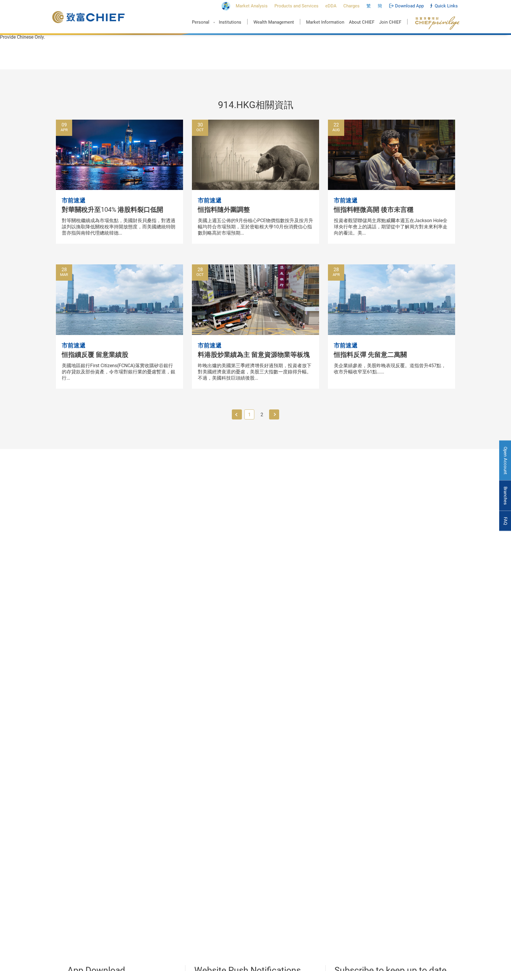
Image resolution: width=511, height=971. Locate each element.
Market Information (325, 22)
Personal (200, 22)
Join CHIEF (390, 22)
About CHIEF (361, 22)
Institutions (230, 22)
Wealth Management (273, 22)
